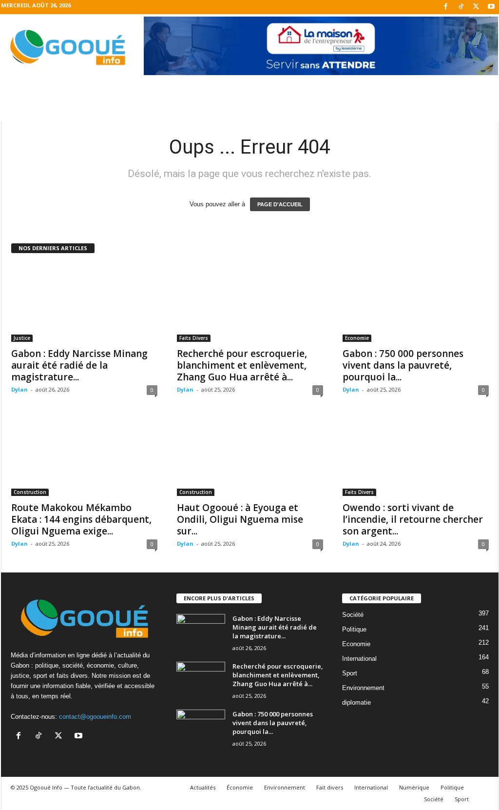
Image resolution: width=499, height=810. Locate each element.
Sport (349, 673)
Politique (354, 629)
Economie (357, 338)
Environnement (363, 687)
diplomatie (356, 702)
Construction (30, 492)
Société (353, 614)
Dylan (19, 389)
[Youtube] (491, 7)
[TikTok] (461, 7)
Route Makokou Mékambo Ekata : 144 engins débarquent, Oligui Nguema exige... (81, 519)
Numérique (414, 787)
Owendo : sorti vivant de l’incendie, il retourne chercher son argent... (413, 519)
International (359, 658)
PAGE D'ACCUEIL (280, 204)
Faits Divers (193, 338)
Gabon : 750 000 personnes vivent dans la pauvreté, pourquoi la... (403, 365)
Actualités (202, 787)
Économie (240, 787)
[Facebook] (446, 7)
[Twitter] (476, 7)
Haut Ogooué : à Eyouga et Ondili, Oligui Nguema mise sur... (240, 519)
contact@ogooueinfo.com (95, 716)
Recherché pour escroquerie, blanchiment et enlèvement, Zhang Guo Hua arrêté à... (242, 365)
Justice (22, 338)
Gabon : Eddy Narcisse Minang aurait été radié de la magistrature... (79, 365)
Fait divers (329, 787)
